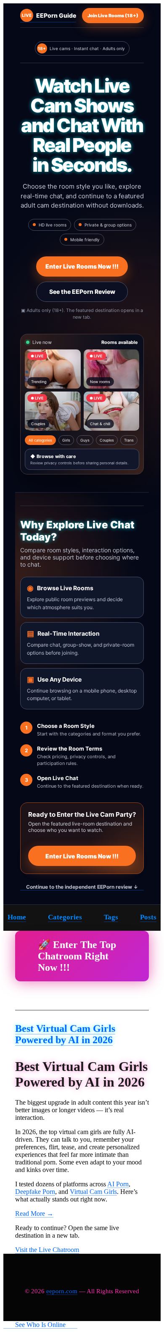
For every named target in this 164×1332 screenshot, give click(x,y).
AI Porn (118, 1184)
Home (17, 917)
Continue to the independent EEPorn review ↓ (82, 887)
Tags (111, 917)
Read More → (34, 1213)
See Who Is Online (40, 1324)
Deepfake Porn (35, 1191)
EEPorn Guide (49, 15)
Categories (65, 917)
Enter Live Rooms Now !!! (82, 266)
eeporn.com (61, 1291)
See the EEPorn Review (82, 291)
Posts (148, 917)
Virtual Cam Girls (93, 1191)
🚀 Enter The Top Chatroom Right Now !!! (77, 956)
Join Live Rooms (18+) (112, 16)
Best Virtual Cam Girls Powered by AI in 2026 (65, 1034)
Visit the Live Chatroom (47, 1249)
